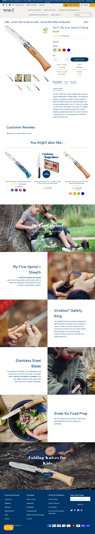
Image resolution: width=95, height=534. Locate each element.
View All (47, 474)
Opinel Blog (19, 5)
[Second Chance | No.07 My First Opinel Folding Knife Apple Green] (79, 193)
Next (86, 22)
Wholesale (30, 503)
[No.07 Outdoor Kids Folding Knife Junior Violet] (20, 190)
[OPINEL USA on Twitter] (3, 5)
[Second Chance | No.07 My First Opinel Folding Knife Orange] (74, 193)
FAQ (6, 515)
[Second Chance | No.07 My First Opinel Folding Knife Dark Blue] (83, 193)
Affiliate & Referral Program (36, 515)
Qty (54, 55)
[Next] (48, 48)
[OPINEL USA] (8, 10)
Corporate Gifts (32, 511)
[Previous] (7, 48)
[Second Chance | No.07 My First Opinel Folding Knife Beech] (70, 193)
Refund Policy (9, 511)
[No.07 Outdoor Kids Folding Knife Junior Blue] (12, 190)
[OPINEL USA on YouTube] (10, 5)
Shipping (8, 503)
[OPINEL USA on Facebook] (6, 5)
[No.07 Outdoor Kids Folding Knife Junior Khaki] (24, 190)
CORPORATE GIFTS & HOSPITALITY (39, 15)
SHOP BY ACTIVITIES (50, 10)
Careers (29, 519)
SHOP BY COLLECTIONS (34, 10)
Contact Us (8, 499)
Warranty (8, 507)
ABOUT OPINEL (55, 15)
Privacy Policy (53, 499)
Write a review (27, 133)
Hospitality (30, 507)
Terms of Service (53, 503)
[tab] (57, 81)
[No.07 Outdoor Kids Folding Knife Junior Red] (16, 190)
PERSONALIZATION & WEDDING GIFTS (69, 10)
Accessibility (52, 507)
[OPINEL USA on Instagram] (13, 5)
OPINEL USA (14, 525)
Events (41, 5)
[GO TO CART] (92, 5)
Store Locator (31, 5)
